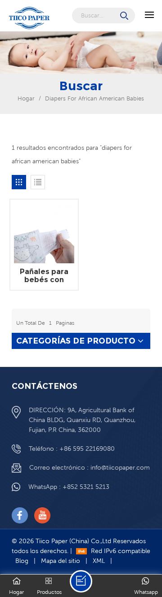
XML (99, 560)
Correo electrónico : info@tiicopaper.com (89, 467)
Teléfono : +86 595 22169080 (72, 448)
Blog (21, 560)
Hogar (26, 98)
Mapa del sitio (60, 560)
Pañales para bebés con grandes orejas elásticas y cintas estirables (43, 276)
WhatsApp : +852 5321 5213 (68, 486)
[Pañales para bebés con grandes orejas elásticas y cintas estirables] (44, 233)
